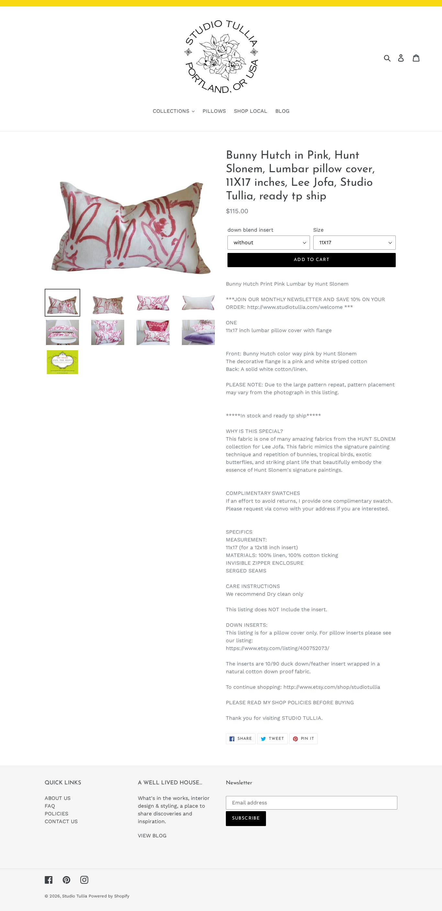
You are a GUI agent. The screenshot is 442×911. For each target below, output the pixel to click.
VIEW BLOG (152, 835)
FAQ (50, 806)
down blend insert (250, 230)
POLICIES (56, 814)
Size (318, 230)
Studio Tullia (74, 896)
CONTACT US (61, 821)
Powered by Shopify (109, 896)
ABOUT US (58, 798)
